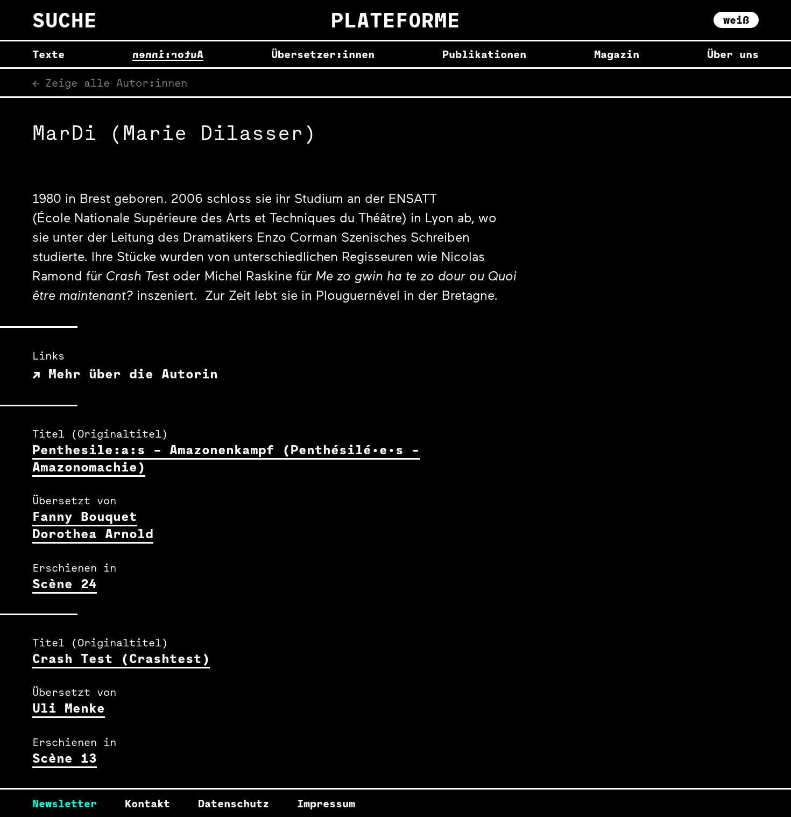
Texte (48, 54)
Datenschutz (233, 803)
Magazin (616, 54)
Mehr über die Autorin (129, 373)
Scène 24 (64, 583)
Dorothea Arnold (92, 533)
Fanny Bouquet (84, 516)
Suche (64, 20)
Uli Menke (68, 707)
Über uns (733, 54)
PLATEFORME (395, 19)
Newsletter (64, 803)
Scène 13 (64, 757)
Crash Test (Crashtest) (121, 658)
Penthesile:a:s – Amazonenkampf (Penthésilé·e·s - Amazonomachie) (226, 458)
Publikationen (484, 54)
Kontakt (147, 803)
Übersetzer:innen (323, 54)
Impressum (326, 803)
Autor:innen (167, 54)
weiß (736, 19)
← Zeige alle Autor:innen (109, 82)
